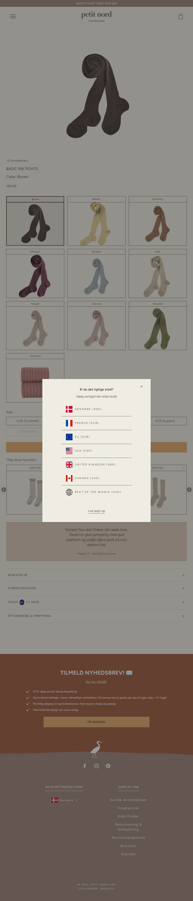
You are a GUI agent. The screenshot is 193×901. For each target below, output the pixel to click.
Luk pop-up (96, 511)
